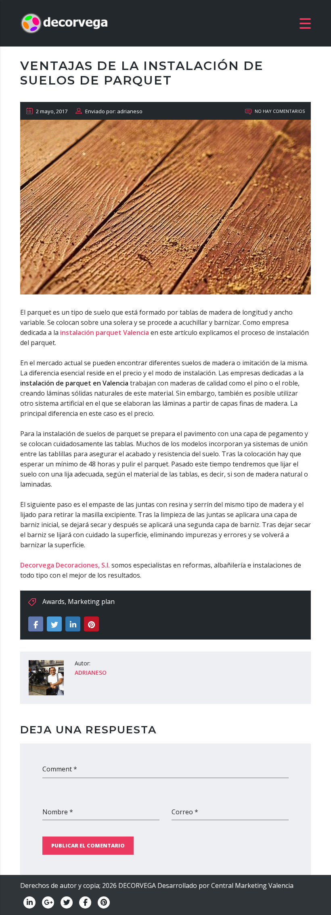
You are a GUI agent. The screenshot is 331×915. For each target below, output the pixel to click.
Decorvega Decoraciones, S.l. (65, 565)
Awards (53, 601)
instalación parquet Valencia (104, 332)
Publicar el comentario (88, 845)
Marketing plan (91, 601)
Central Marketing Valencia (252, 885)
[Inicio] (64, 22)
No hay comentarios (279, 111)
